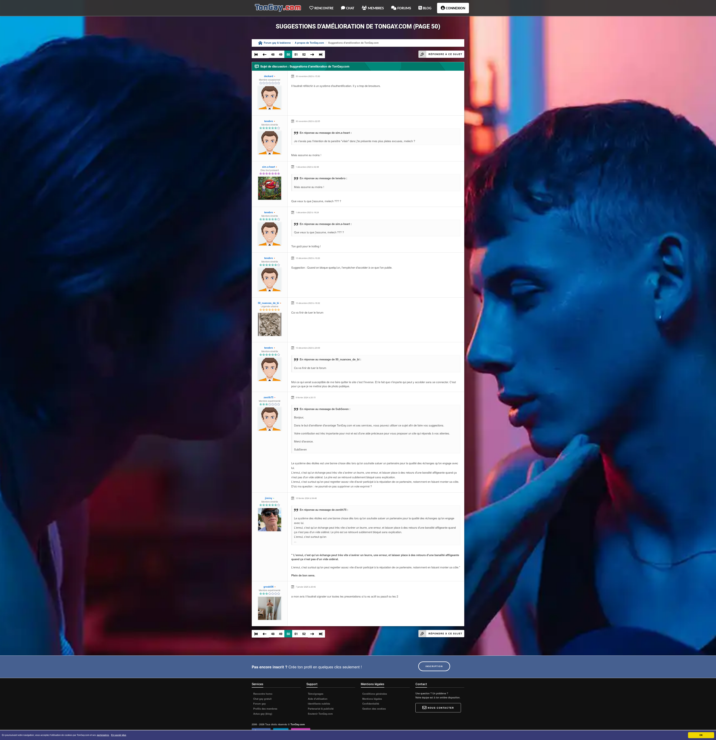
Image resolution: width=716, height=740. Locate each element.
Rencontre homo (262, 693)
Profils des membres (264, 708)
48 (272, 54)
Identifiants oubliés (318, 703)
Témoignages (315, 693)
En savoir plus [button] (118, 735)
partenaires (103, 735)
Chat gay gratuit (261, 698)
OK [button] (701, 735)
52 (304, 54)
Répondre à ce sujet (445, 54)
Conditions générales (374, 693)
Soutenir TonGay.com (320, 713)
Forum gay (259, 703)
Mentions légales (372, 698)
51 (296, 54)
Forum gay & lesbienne (277, 42)
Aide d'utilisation (317, 698)
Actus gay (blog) (262, 713)
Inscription (434, 666)
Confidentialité (370, 703)
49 (280, 54)
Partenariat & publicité (320, 708)
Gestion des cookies (374, 708)
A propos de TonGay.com (309, 42)
